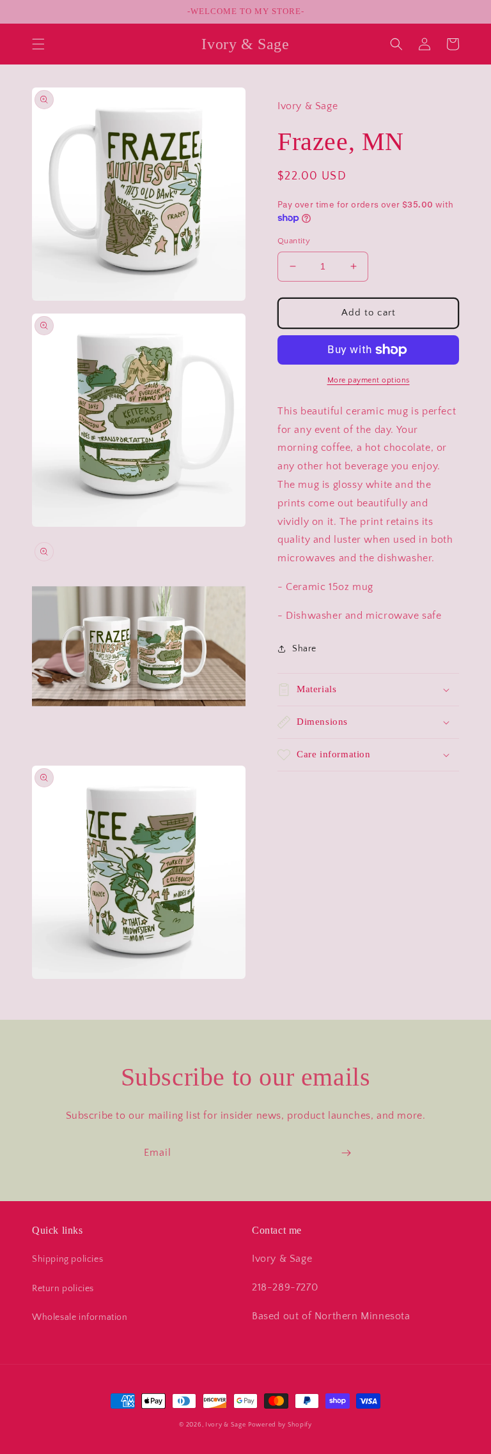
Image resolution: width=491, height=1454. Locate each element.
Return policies (63, 1289)
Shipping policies (67, 1259)
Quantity (293, 240)
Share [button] (304, 649)
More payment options (368, 380)
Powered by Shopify (280, 1424)
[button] (38, 44)
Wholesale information (80, 1317)
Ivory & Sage (225, 1424)
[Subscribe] (346, 1153)
